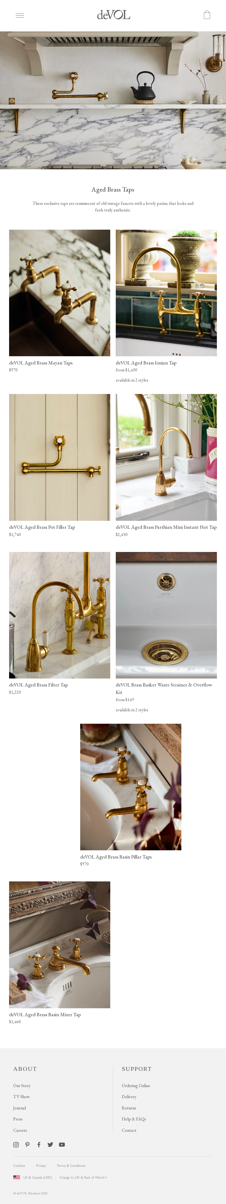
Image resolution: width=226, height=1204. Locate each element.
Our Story (22, 1085)
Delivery (129, 1097)
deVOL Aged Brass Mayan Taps (40, 363)
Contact (129, 1130)
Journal (19, 1108)
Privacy (41, 1165)
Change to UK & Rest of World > (83, 1177)
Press (18, 1119)
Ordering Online (136, 1085)
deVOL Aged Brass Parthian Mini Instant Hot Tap (166, 527)
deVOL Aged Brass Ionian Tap (146, 363)
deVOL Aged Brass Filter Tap (38, 685)
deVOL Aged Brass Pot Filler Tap (42, 527)
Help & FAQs (134, 1119)
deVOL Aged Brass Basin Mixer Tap (45, 1014)
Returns (129, 1108)
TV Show (21, 1097)
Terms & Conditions (71, 1165)
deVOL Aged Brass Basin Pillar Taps (116, 857)
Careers (20, 1130)
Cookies (19, 1165)
